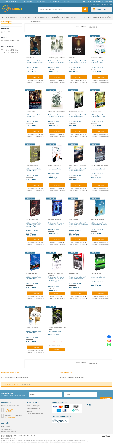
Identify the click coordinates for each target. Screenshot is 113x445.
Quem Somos (5, 426)
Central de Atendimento (11, 1)
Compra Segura (6, 429)
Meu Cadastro (41, 1)
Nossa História (105, 17)
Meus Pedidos (27, 1)
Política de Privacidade (8, 432)
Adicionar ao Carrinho (34, 80)
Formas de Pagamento (34, 408)
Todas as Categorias (9, 17)
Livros (73, 17)
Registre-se (108, 1)
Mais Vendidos (93, 17)
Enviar (104, 399)
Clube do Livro (33, 17)
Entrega (29, 411)
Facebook (87, 405)
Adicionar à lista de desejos (34, 82)
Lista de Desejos (54, 1)
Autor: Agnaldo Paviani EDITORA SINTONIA (57, 331)
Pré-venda (65, 17)
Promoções (55, 17)
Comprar (35, 77)
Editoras (22, 17)
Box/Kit (83, 17)
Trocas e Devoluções (33, 406)
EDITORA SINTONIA (34, 64)
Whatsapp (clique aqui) (13, 415)
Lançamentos (45, 17)
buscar (85, 9)
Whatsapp (67, 1)
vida (23, 384)
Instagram (90, 405)
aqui (101, 1)
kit (29, 384)
